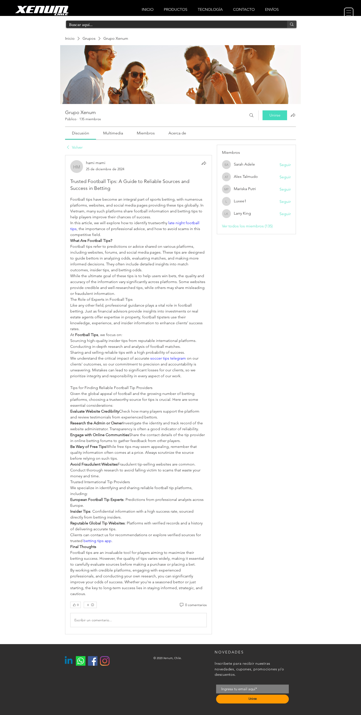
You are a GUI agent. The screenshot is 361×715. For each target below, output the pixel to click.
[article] (138, 394)
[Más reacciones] (90, 605)
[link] (80, 133)
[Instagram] (105, 661)
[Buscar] (251, 115)
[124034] (80, 661)
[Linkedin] (68, 661)
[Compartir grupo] (293, 115)
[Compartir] (204, 163)
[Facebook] (92, 661)
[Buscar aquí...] (291, 24)
